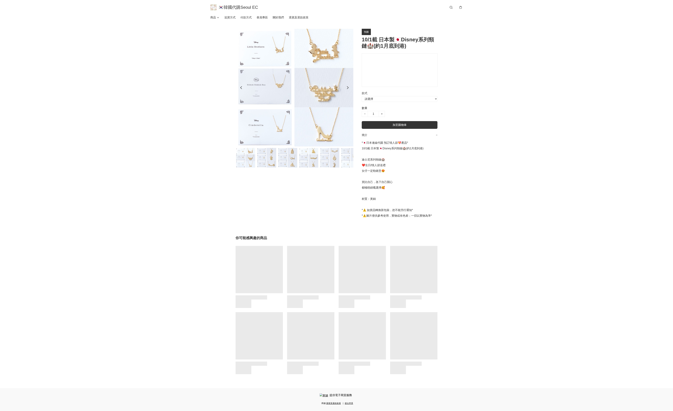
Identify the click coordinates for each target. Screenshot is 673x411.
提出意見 (349, 403)
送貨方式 (230, 17)
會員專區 (262, 17)
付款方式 (246, 17)
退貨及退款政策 (298, 17)
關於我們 (278, 17)
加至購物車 (400, 124)
